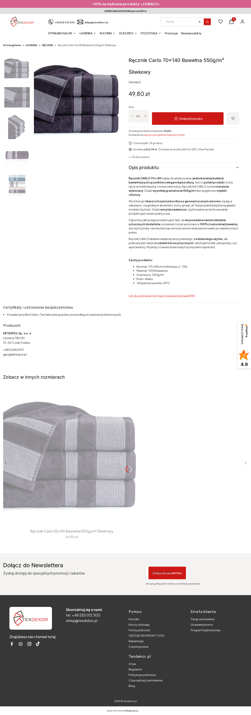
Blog (132, 686)
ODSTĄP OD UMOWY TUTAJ (146, 635)
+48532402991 (13, 349)
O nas (132, 664)
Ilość (131, 107)
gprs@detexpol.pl (14, 354)
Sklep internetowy (121, 711)
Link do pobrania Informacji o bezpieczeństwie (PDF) (162, 296)
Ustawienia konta (202, 624)
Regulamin (135, 669)
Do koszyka (69, 515)
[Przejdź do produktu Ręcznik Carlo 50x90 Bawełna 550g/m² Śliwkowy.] (71, 454)
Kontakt (134, 619)
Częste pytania (138, 646)
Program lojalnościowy (206, 630)
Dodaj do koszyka (190, 118)
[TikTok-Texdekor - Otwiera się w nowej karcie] (38, 643)
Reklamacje (136, 641)
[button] (207, 21)
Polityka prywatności (142, 675)
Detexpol (135, 82)
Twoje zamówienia (202, 619)
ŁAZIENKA (31, 45)
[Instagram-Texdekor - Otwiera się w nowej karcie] (29, 643)
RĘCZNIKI (47, 45)
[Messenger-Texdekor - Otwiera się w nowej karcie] (20, 643)
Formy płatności (139, 630)
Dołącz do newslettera (167, 573)
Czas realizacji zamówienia (145, 680)
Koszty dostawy (139, 624)
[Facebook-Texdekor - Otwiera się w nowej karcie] (11, 643)
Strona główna (12, 45)
